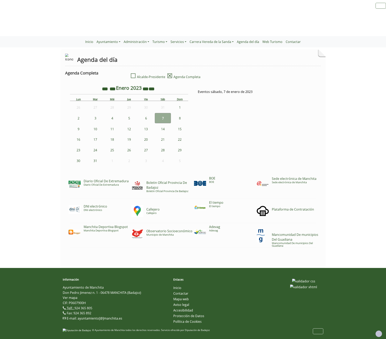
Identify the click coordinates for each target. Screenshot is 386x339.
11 (112, 129)
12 (129, 129)
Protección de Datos (188, 316)
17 (95, 139)
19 (129, 139)
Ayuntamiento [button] (107, 42)
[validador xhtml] (303, 287)
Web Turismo (272, 42)
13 (146, 129)
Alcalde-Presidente (147, 77)
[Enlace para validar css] (303, 281)
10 (95, 129)
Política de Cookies (187, 321)
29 (180, 150)
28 (163, 150)
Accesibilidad (183, 310)
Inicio (89, 42)
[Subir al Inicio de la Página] (379, 334)
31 (95, 161)
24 (95, 150)
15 (180, 129)
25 (112, 150)
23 (78, 150)
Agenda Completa (183, 77)
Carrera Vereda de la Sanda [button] (210, 42)
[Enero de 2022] (105, 88)
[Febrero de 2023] (151, 88)
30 (78, 161)
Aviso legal (181, 304)
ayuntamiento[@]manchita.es (100, 318)
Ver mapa (70, 297)
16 (78, 139)
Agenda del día (248, 42)
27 (146, 150)
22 (180, 139)
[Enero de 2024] (146, 88)
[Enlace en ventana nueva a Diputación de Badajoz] (77, 330)
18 (112, 139)
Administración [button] (135, 42)
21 (163, 139)
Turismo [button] (158, 42)
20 (146, 139)
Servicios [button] (177, 42)
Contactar (293, 42)
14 (163, 129)
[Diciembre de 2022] (113, 88)
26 (129, 150)
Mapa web (181, 299)
